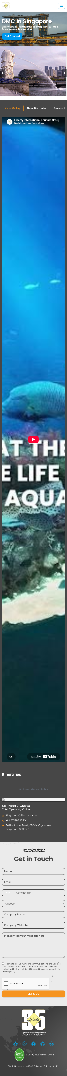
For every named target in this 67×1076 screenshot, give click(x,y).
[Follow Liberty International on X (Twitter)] (24, 1043)
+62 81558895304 (16, 820)
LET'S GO (34, 993)
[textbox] (33, 904)
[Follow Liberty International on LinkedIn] (33, 1044)
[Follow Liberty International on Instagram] (42, 1044)
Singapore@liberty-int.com (22, 815)
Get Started (12, 36)
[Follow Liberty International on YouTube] (51, 1044)
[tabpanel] (33, 456)
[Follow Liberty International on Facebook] (15, 1044)
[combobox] (33, 903)
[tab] (13, 108)
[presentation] (2, 73)
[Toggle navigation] (61, 6)
